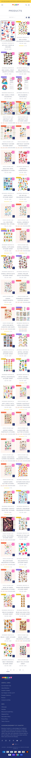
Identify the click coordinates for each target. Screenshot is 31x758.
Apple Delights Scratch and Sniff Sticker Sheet (8, 326)
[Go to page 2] (23, 670)
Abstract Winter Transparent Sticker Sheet (23, 145)
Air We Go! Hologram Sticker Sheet (22, 196)
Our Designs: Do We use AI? (8, 693)
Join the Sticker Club (6, 685)
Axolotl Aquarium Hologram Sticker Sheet (23, 509)
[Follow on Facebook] (2, 740)
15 (20, 670)
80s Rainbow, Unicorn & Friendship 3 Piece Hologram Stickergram (23, 96)
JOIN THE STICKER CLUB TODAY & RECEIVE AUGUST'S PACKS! (15, 1)
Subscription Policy (5, 716)
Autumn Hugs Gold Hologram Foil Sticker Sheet (23, 483)
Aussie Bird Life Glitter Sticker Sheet (23, 431)
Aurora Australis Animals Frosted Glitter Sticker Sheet (23, 404)
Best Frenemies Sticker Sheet (8, 662)
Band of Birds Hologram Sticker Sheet (8, 588)
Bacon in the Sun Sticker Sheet (23, 536)
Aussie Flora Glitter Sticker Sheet (8, 483)
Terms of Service (5, 721)
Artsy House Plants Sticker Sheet (23, 377)
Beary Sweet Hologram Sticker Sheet (22, 638)
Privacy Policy (4, 719)
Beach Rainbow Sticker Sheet (8, 613)
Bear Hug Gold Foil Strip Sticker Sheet (23, 613)
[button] (13, 23)
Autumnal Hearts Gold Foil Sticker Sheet (8, 509)
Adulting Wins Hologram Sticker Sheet (8, 169)
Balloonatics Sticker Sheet (23, 561)
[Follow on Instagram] (6, 740)
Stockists (3, 709)
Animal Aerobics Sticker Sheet (23, 223)
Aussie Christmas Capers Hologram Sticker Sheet (8, 458)
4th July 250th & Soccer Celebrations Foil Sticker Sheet (8, 46)
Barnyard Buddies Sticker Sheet (23, 588)
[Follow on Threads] (9, 740)
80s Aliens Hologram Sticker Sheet (22, 40)
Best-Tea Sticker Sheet (23, 662)
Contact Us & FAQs (5, 700)
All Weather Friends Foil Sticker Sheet (8, 223)
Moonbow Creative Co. (8, 43)
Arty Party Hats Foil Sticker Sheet (8, 404)
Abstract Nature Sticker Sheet (8, 144)
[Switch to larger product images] (26, 17)
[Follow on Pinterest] (13, 740)
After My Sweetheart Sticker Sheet (23, 169)
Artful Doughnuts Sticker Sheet (8, 377)
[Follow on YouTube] (17, 740)
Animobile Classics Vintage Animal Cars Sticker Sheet (23, 299)
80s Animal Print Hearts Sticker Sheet (8, 71)
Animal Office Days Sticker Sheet (8, 274)
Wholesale (4, 707)
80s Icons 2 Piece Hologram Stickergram (8, 96)
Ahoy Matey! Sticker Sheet (8, 196)
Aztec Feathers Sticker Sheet (8, 537)
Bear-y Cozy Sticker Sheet (8, 638)
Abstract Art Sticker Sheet (8, 120)
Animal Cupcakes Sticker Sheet (8, 247)
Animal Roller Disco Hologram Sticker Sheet (23, 274)
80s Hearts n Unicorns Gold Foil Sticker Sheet (23, 71)
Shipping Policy (5, 714)
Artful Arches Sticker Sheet (23, 352)
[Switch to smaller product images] (29, 17)
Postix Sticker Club (8, 117)
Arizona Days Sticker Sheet (8, 352)
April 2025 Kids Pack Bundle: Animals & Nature (23, 326)
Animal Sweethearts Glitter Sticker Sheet (8, 299)
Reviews (3, 697)
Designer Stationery (6, 695)
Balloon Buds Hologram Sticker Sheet (8, 561)
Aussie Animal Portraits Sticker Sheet (8, 431)
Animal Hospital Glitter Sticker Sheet (23, 248)
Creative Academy (5, 690)
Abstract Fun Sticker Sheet (23, 120)
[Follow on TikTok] (21, 740)
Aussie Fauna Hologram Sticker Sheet (22, 458)
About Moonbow (5, 688)
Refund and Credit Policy (7, 711)
